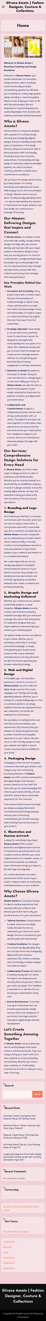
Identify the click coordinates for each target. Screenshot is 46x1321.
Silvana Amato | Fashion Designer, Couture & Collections (25, 6)
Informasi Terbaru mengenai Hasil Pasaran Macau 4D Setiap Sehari (19, 1117)
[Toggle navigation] (3, 6)
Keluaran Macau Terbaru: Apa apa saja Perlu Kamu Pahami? (21, 1127)
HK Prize (17, 1206)
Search (9, 1085)
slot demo (8, 1206)
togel (5, 1252)
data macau (27, 1206)
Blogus (37, 1313)
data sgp (7, 1247)
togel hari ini (9, 1241)
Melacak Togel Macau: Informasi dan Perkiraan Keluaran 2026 (21, 1136)
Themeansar (23, 1317)
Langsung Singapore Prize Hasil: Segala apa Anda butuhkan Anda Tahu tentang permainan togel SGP (22, 1157)
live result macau (21, 1231)
